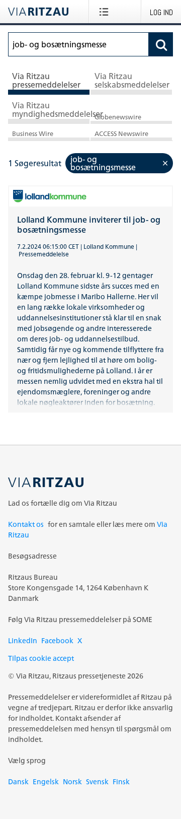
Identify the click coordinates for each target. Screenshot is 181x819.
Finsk (121, 781)
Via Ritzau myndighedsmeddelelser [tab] (50, 109)
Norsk (72, 781)
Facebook (57, 640)
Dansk (18, 781)
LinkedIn (22, 640)
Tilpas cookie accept (41, 658)
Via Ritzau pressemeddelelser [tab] (46, 80)
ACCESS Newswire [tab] (121, 134)
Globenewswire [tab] (118, 117)
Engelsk (46, 781)
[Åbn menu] (105, 11)
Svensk (97, 781)
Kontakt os (26, 524)
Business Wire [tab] (32, 134)
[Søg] (161, 44)
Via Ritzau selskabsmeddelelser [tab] (132, 80)
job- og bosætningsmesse (103, 163)
